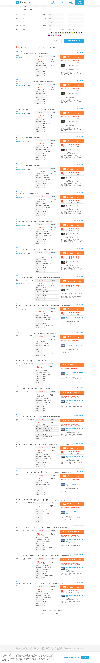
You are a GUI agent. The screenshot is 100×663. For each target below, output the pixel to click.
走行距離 (44, 25)
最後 (54, 47)
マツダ (21, 191)
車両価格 (44, 18)
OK (85, 657)
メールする (72, 57)
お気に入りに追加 (79, 52)
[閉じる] (97, 657)
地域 (17, 29)
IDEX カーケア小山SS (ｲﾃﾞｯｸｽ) (73, 289)
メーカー (17, 14)
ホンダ (17, 107)
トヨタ (21, 163)
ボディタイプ (18, 25)
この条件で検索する (74, 40)
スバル (17, 275)
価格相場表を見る (35, 40)
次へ (51, 47)
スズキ (21, 79)
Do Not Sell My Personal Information (72, 657)
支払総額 (44, 14)
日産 (17, 135)
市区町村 (17, 33)
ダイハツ (21, 51)
